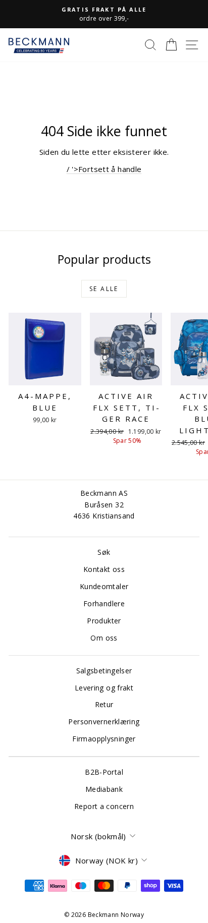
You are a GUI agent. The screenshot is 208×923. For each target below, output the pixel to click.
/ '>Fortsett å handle (104, 169)
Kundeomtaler (104, 586)
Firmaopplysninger (103, 738)
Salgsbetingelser (104, 670)
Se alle (104, 288)
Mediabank (104, 789)
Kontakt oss (104, 569)
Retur (104, 704)
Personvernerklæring (103, 721)
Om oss (103, 638)
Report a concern (104, 806)
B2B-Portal (104, 772)
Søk (103, 552)
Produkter (104, 620)
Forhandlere (104, 603)
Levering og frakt (104, 688)
